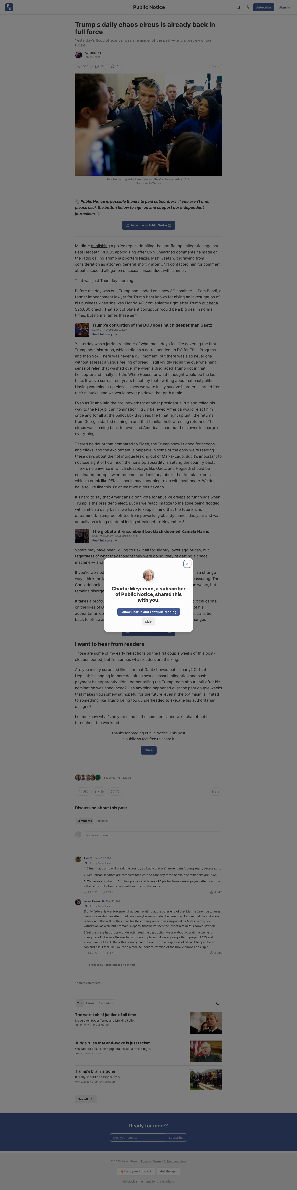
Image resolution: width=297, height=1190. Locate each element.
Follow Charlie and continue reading (149, 612)
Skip (148, 621)
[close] (187, 564)
